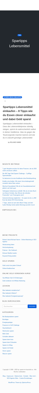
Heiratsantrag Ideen (8, 244)
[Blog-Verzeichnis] (6, 214)
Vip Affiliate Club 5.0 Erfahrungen (12, 278)
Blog (4, 376)
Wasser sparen (7, 353)
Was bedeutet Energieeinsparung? (12, 296)
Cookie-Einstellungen (25, 378)
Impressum (10, 376)
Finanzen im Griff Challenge (10, 325)
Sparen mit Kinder (7, 348)
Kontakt (26, 376)
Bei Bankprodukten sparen (10, 316)
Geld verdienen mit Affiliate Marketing (13, 281)
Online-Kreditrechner (8, 268)
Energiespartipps (7, 322)
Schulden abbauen (8, 336)
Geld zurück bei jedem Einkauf (11, 265)
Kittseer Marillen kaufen (9, 253)
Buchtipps (5, 319)
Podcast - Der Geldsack (9, 250)
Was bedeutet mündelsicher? (11, 290)
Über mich (32, 376)
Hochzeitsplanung (7, 247)
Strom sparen (6, 351)
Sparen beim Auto (7, 339)
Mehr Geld (5, 334)
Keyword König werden (9, 256)
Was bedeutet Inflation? (9, 293)
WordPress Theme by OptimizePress (19, 382)
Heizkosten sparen (8, 331)
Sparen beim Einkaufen (12, 97)
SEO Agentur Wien (12, 378)
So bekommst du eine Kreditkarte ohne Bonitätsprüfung (19, 178)
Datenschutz (18, 376)
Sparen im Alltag (7, 345)
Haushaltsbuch (6, 328)
